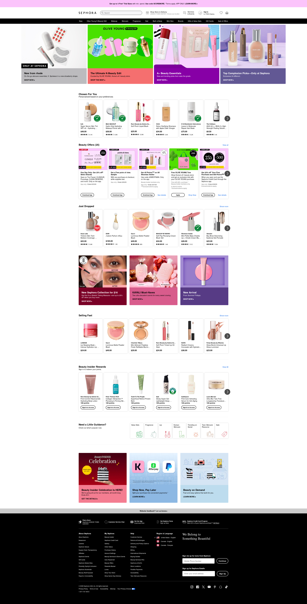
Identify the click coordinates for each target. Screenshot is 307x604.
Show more (224, 206)
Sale (217, 425)
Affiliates (81, 553)
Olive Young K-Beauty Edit (97, 21)
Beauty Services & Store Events (115, 556)
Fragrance (137, 21)
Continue (222, 561)
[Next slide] (227, 118)
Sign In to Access (88, 407)
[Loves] (221, 13)
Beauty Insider (109, 537)
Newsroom (82, 540)
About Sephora (84, 537)
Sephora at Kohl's (136, 563)
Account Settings (110, 553)
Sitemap (112, 589)
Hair (146, 21)
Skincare (125, 21)
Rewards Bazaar (110, 566)
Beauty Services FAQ (137, 560)
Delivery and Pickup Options (139, 543)
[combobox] (121, 13)
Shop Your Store (110, 573)
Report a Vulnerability (86, 576)
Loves (107, 569)
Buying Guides (135, 556)
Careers (81, 543)
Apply (178, 195)
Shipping (133, 547)
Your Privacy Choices (124, 589)
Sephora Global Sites (86, 563)
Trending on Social (192, 426)
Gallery (107, 543)
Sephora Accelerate (85, 569)
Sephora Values (84, 547)
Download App (87, 195)
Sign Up (222, 573)
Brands (180, 21)
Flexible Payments (136, 569)
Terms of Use (94, 589)
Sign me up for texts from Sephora (196, 556)
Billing (132, 550)
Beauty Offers (109, 563)
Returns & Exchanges (137, 540)
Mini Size (170, 21)
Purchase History (110, 550)
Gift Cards (210, 21)
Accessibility (134, 573)
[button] (183, 173)
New (80, 21)
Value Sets (135, 425)
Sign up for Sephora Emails (193, 568)
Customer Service (136, 537)
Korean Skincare (177, 426)
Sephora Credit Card (111, 540)
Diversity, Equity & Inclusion (88, 566)
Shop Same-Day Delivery (113, 576)
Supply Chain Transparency (88, 550)
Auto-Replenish (110, 560)
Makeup (114, 21)
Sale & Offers (223, 21)
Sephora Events (84, 556)
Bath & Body (157, 21)
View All (225, 367)
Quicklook (90, 120)
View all (225, 145)
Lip (160, 425)
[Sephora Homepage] (87, 13)
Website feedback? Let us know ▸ (153, 511)
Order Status (109, 547)
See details (162, 195)
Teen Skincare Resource (207, 426)
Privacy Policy (83, 589)
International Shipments (138, 553)
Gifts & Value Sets (194, 21)
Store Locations (135, 566)
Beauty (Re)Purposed (86, 573)
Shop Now (192, 195)
